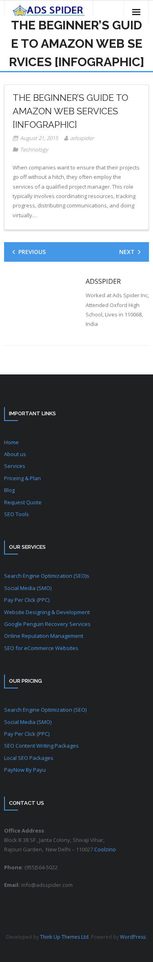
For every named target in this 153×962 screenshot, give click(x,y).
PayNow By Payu (25, 769)
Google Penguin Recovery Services (47, 624)
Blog (9, 490)
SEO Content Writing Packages (41, 745)
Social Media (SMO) (27, 588)
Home (11, 442)
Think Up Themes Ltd (64, 936)
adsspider (82, 138)
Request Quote (23, 502)
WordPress (133, 936)
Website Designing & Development (47, 612)
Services (14, 466)
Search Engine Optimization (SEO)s (46, 575)
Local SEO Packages (28, 758)
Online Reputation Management (43, 635)
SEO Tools (16, 514)
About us (15, 454)
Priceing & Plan (22, 478)
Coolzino (105, 849)
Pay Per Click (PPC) (26, 599)
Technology (34, 149)
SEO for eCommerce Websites (41, 648)
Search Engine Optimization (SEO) (45, 709)
